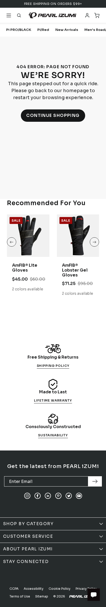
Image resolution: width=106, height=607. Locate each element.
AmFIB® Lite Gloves (24, 268)
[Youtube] (79, 496)
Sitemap (41, 596)
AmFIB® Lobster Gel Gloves (75, 270)
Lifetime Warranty (53, 400)
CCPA (14, 589)
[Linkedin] (48, 496)
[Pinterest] (58, 496)
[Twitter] (69, 496)
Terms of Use (20, 596)
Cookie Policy (59, 589)
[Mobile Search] (19, 15)
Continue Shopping (53, 115)
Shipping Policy (53, 366)
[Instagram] (27, 496)
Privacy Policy (86, 589)
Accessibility (33, 589)
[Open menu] (8, 15)
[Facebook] (37, 496)
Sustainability (53, 435)
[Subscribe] (95, 481)
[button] (11, 242)
